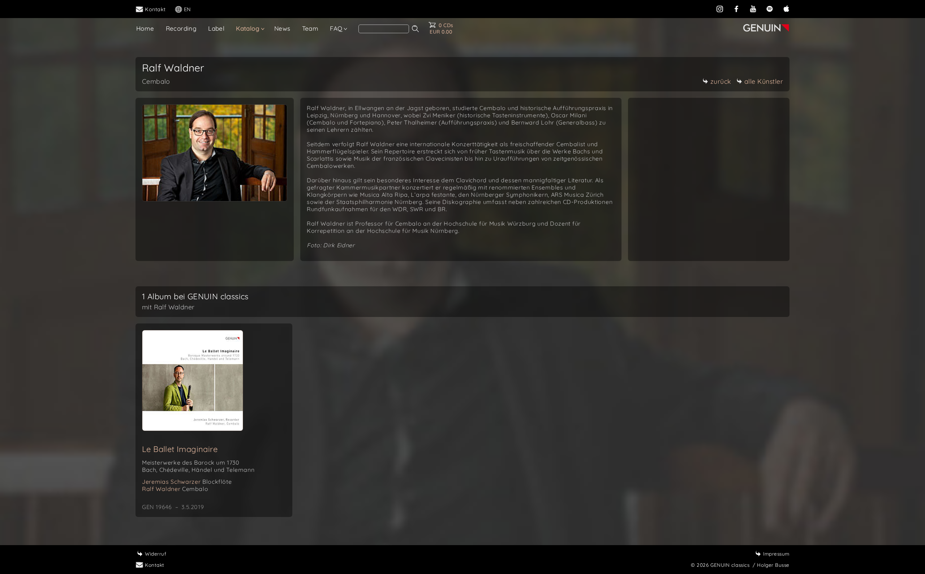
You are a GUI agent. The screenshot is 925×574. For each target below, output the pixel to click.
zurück (720, 81)
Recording (181, 28)
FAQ (336, 28)
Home (145, 28)
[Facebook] (736, 9)
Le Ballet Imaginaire (180, 449)
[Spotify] (769, 9)
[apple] (786, 9)
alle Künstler (763, 81)
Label (216, 28)
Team (310, 28)
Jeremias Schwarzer (187, 481)
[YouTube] (753, 9)
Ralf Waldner (175, 488)
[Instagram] (720, 9)
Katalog (247, 28)
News (282, 28)
